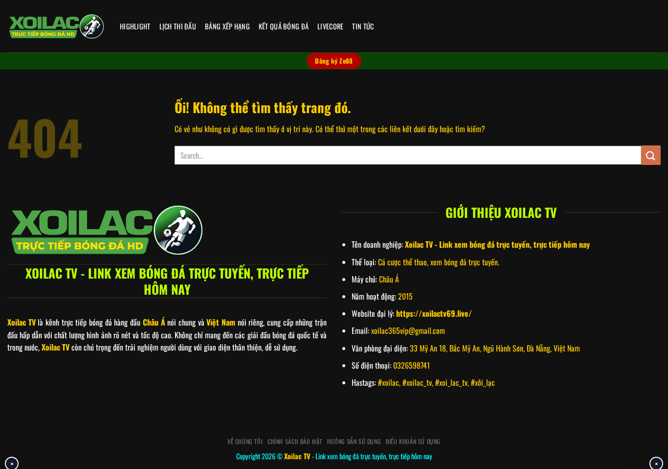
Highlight (135, 26)
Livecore (330, 26)
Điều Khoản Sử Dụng (413, 441)
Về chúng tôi (245, 441)
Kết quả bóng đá (284, 26)
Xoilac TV (297, 456)
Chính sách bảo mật (294, 441)
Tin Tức (363, 26)
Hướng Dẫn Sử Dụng (354, 441)
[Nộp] (651, 154)
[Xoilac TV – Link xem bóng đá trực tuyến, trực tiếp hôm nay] (56, 26)
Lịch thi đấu (177, 26)
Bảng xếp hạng (227, 26)
